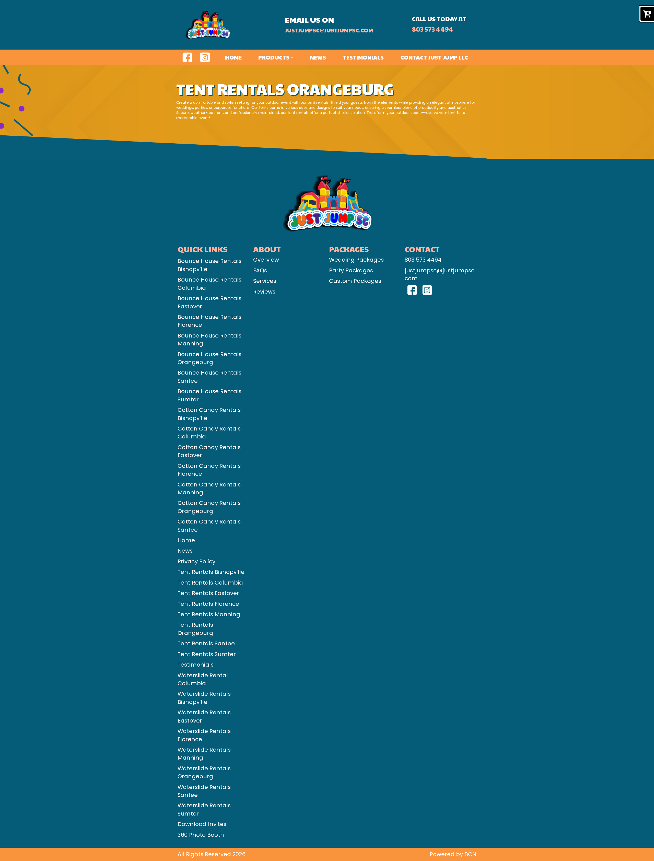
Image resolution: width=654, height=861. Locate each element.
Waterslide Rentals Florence (204, 735)
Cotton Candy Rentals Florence (209, 470)
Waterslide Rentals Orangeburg (204, 772)
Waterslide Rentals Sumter (204, 809)
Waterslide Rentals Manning (204, 754)
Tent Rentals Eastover (208, 593)
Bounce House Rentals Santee (209, 377)
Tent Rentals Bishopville (211, 572)
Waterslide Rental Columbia (203, 679)
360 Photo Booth (201, 835)
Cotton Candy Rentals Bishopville (209, 414)
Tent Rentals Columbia (210, 583)
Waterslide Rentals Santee (204, 791)
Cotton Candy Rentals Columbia (209, 432)
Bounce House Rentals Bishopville (209, 265)
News (318, 57)
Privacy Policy (196, 561)
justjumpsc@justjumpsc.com (329, 30)
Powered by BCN (453, 854)
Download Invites (202, 824)
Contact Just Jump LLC (434, 57)
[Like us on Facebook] (187, 57)
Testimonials (363, 57)
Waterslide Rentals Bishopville (204, 698)
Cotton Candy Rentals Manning (209, 488)
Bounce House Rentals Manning (209, 339)
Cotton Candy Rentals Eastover (209, 451)
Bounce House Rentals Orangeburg (209, 358)
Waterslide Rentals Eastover (204, 716)
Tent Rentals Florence (208, 604)
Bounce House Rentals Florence (209, 321)
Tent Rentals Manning (209, 614)
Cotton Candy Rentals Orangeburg (209, 507)
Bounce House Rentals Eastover (209, 302)
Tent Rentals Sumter (207, 654)
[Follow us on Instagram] (205, 57)
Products (274, 57)
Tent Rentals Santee (206, 643)
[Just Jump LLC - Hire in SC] (230, 24)
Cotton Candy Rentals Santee (209, 525)
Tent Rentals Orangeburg (195, 629)
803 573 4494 (432, 29)
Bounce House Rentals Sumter (209, 395)
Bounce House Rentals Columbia (209, 284)
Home (233, 57)
